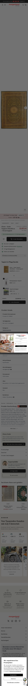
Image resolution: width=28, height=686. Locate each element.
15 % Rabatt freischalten (21, 346)
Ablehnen (13, 679)
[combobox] (16, 344)
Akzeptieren (13, 675)
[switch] (25, 684)
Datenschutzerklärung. (15, 671)
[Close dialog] (27, 334)
